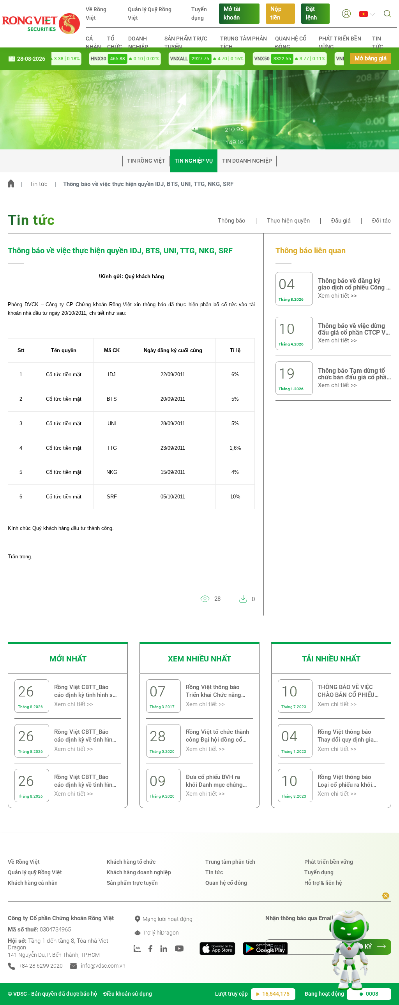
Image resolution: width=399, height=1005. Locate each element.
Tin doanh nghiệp (247, 161)
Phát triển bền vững (340, 42)
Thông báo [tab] (231, 220)
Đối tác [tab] (381, 220)
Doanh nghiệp (138, 42)
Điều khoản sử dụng (127, 994)
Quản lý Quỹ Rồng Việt (149, 13)
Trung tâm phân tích (243, 42)
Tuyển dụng (199, 13)
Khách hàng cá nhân (33, 883)
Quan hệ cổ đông (291, 42)
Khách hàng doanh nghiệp (139, 872)
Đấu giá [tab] (341, 220)
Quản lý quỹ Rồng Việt (35, 872)
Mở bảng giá (371, 58)
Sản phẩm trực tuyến (185, 42)
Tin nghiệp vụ (194, 161)
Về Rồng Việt (96, 13)
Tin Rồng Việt (146, 161)
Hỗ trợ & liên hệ (323, 883)
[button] (346, 13)
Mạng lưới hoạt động (166, 919)
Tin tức (377, 42)
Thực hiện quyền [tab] (288, 220)
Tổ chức (114, 42)
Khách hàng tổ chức (131, 862)
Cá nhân (93, 42)
